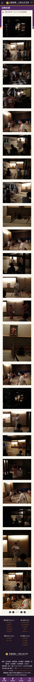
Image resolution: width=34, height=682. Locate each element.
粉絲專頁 (13, 680)
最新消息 (9, 627)
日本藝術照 (9, 629)
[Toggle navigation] (2, 3)
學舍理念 (9, 622)
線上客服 (9, 640)
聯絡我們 (9, 638)
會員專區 (21, 680)
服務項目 (9, 624)
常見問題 (9, 631)
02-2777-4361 (22, 668)
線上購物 (4, 680)
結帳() (30, 680)
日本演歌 (24, 640)
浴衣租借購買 (25, 624)
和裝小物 (24, 631)
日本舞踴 (24, 642)
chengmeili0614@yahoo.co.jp (23, 670)
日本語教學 (25, 645)
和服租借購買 (25, 622)
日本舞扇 (24, 627)
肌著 (25, 629)
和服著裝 (24, 638)
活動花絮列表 (8, 12)
